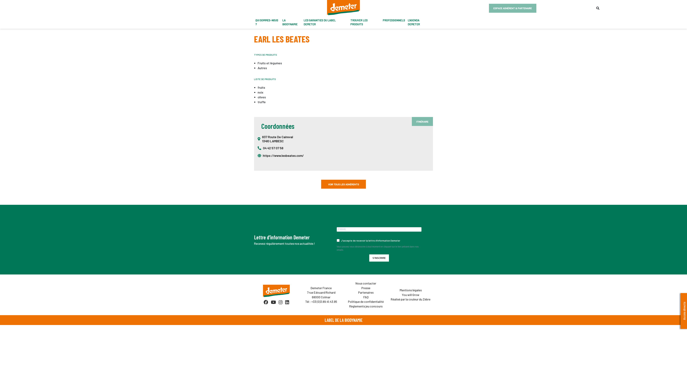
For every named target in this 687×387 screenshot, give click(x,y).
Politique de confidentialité (366, 301)
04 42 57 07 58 (273, 148)
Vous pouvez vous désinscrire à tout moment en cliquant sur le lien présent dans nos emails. (378, 248)
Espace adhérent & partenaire (512, 8)
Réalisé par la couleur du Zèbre (410, 299)
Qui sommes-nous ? (266, 22)
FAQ (366, 297)
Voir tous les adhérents (343, 184)
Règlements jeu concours (366, 306)
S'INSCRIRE (379, 258)
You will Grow (410, 295)
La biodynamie (290, 22)
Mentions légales (411, 290)
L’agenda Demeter (414, 22)
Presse (365, 288)
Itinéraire (422, 121)
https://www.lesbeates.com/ (283, 155)
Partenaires (366, 292)
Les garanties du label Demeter (320, 22)
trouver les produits (359, 22)
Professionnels (394, 20)
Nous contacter (365, 283)
